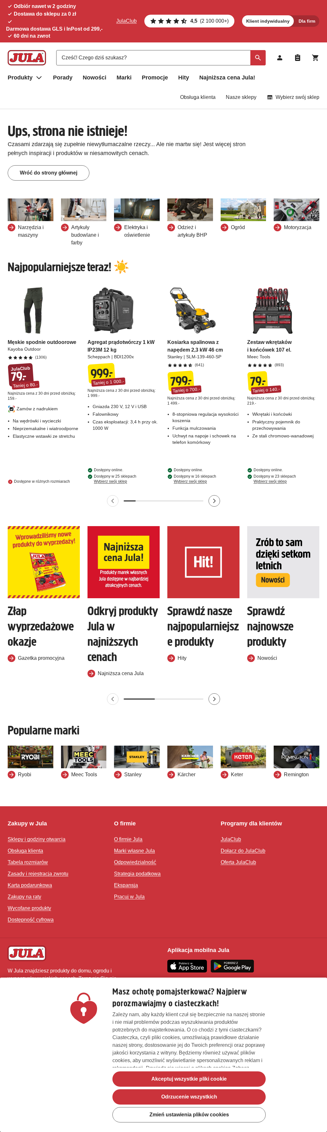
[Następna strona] (214, 501)
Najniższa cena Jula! (227, 77)
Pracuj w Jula (129, 896)
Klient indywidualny (268, 21)
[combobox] (161, 57)
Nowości (94, 77)
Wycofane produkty (29, 908)
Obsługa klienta (198, 97)
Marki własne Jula (134, 850)
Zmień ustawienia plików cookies (189, 1114)
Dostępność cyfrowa (31, 919)
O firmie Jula (128, 839)
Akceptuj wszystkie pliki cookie (189, 1079)
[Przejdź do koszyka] (315, 57)
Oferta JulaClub (238, 862)
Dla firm (307, 21)
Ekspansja (126, 885)
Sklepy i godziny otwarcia (36, 839)
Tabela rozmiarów (28, 862)
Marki (124, 77)
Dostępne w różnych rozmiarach (42, 481)
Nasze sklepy (241, 97)
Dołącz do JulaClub (243, 850)
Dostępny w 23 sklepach (275, 479)
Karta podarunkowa (30, 885)
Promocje (155, 77)
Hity (183, 77)
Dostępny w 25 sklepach (115, 479)
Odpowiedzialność (135, 862)
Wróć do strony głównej (48, 172)
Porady (62, 77)
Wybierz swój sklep (297, 97)
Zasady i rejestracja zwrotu (38, 873)
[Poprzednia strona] (112, 501)
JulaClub (126, 21)
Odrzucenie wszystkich (189, 1096)
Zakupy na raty (24, 896)
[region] (163, 1055)
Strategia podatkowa (137, 873)
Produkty (20, 77)
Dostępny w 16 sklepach (195, 479)
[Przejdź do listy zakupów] (297, 57)
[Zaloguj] (279, 57)
